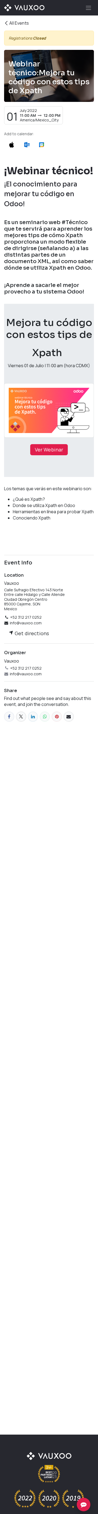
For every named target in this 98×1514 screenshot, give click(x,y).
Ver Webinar (49, 449)
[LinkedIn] (33, 717)
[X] (21, 717)
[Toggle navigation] (88, 7)
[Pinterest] (57, 717)
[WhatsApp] (45, 717)
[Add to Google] (41, 144)
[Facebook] (9, 717)
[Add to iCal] (11, 144)
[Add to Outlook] (26, 144)
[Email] (69, 717)
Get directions (31, 633)
